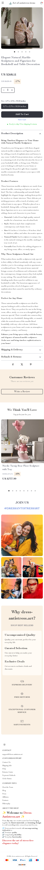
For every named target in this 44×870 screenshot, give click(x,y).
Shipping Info (7, 766)
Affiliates (5, 797)
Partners (5, 800)
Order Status (7, 779)
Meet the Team (7, 787)
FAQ (4, 769)
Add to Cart (22, 114)
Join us (22, 502)
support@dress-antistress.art (12, 754)
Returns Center (7, 772)
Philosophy (6, 804)
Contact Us (6, 762)
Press (4, 794)
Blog (4, 790)
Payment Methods (8, 775)
